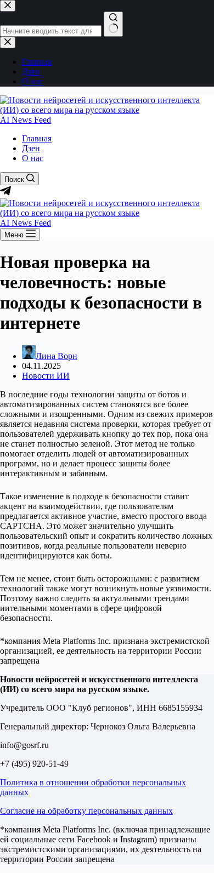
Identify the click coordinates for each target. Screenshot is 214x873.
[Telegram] (5, 193)
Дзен (31, 148)
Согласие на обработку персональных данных (86, 810)
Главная (37, 138)
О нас (32, 158)
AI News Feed (25, 119)
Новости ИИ (46, 375)
